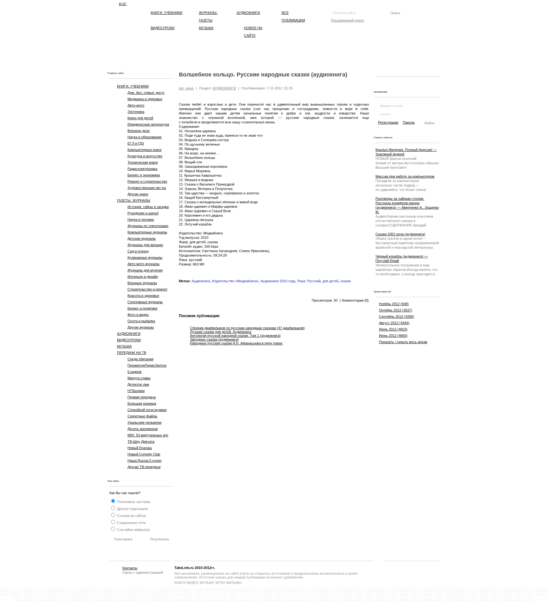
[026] (290, 590)
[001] (5, 590)
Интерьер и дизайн (142, 276)
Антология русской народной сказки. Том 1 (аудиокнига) (235, 335)
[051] (27, 594)
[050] (16, 594)
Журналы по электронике (147, 226)
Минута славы (139, 378)
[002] (16, 590)
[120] (278, 599)
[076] (313, 594)
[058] (107, 594)
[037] (415, 590)
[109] (156, 599)
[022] (244, 590)
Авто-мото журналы (143, 264)
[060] (130, 594)
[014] (153, 590)
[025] (278, 590)
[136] (460, 599)
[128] (369, 599)
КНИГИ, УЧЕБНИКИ (166, 13)
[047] (529, 590)
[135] (449, 599)
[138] (483, 599)
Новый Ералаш (139, 448)
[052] (39, 594)
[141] (517, 599)
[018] (198, 590)
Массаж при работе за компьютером (404, 176)
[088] (450, 594)
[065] (187, 594)
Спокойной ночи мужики (146, 410)
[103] (87, 599)
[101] (64, 599)
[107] (133, 599)
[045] (507, 590)
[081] (370, 594)
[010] (107, 590)
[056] (85, 594)
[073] (279, 594)
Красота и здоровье (143, 295)
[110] (167, 599)
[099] (41, 599)
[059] (119, 594)
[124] (323, 599)
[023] (255, 590)
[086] (427, 594)
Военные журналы (142, 283)
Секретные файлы (142, 416)
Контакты (129, 568)
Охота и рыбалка (141, 321)
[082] (381, 594)
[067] (210, 594)
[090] (473, 594)
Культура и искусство (144, 156)
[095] (530, 594)
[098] (30, 599)
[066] (199, 594)
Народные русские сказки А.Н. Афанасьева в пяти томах (236, 343)
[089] (461, 594)
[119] (267, 599)
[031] (347, 590)
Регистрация (388, 122)
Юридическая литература (148, 124)
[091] (484, 594)
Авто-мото (135, 105)
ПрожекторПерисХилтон (146, 365)
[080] (359, 594)
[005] (50, 590)
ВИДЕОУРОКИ (162, 28)
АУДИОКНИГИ (248, 13)
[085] (416, 594)
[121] (289, 599)
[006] (62, 590)
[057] (96, 594)
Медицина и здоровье (144, 99)
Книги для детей (140, 118)
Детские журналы (141, 238)
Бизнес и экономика (143, 175)
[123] (312, 599)
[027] (301, 590)
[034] (381, 590)
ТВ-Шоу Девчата (140, 441)
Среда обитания (140, 359)
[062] (153, 594)
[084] (404, 594)
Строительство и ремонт (147, 289)
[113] (200, 599)
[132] (415, 599)
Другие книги (137, 194)
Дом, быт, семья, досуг (146, 93)
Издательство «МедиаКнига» (235, 281)
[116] (233, 599)
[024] (267, 590)
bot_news (186, 88)
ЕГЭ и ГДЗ (135, 143)
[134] (438, 599)
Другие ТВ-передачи (143, 467)
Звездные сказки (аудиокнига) (214, 339)
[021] (233, 590)
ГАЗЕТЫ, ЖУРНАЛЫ (133, 200)
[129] (380, 599)
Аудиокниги (201, 281)
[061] (142, 594)
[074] (290, 594)
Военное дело (138, 131)
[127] (358, 599)
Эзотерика (135, 112)
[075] (301, 594)
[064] (176, 594)
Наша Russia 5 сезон (144, 460)
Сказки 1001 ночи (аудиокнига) (400, 234)
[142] (529, 599)
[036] (404, 590)
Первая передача (141, 397)
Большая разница (141, 403)
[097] (19, 599)
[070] (244, 594)
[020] (221, 590)
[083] (393, 594)
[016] (176, 590)
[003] (27, 590)
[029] (324, 590)
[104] (99, 599)
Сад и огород (137, 251)
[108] (144, 599)
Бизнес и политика (142, 308)
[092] (496, 594)
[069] (233, 594)
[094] (518, 594)
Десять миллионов (142, 429)
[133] (426, 599)
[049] (5, 594)
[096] (541, 594)
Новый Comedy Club (143, 454)
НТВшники (136, 391)
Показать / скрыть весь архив (403, 342)
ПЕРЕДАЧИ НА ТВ (131, 353)
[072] (267, 594)
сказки (345, 281)
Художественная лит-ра (146, 188)
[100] (53, 599)
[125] (335, 599)
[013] (141, 590)
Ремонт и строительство (147, 181)
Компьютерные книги (144, 150)
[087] (438, 594)
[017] (187, 590)
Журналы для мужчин (145, 270)
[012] (130, 590)
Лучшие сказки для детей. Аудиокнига (220, 332)
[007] (73, 590)
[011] (119, 590)
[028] (313, 590)
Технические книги (142, 162)
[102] (76, 599)
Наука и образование (144, 137)
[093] (507, 594)
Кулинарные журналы (144, 257)
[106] (121, 599)
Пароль (409, 122)
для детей (330, 281)
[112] (189, 599)
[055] (73, 594)
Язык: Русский (309, 281)
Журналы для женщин (145, 245)
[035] (392, 590)
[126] (346, 599)
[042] (472, 590)
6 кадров (134, 372)
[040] (450, 590)
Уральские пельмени (144, 422)
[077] (324, 594)
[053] (50, 594)
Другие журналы (140, 327)
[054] (62, 594)
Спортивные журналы (145, 302)
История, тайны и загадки (148, 207)
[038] (427, 590)
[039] (438, 590)
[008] (85, 590)
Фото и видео (138, 315)
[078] (336, 594)
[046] (518, 590)
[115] (222, 599)
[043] (484, 590)
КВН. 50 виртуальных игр (147, 435)
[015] (164, 590)
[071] (256, 594)
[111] (178, 599)
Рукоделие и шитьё (143, 213)
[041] (461, 590)
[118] (255, 599)
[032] (358, 590)
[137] (472, 599)
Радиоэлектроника (142, 169)
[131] (403, 599)
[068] (222, 594)
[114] (211, 599)
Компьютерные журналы (147, 232)
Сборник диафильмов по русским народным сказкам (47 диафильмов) (247, 328)
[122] (301, 599)
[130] (392, 599)
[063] (164, 594)
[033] (370, 590)
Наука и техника (140, 219)
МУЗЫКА (206, 28)
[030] (335, 590)
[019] (210, 590)
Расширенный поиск (347, 20)
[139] (495, 599)
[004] (39, 590)
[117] (244, 599)
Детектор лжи (138, 384)
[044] (495, 590)
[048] (541, 590)
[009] (96, 590)
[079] (347, 594)
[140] (506, 599)
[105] (110, 599)
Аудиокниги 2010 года (277, 281)
